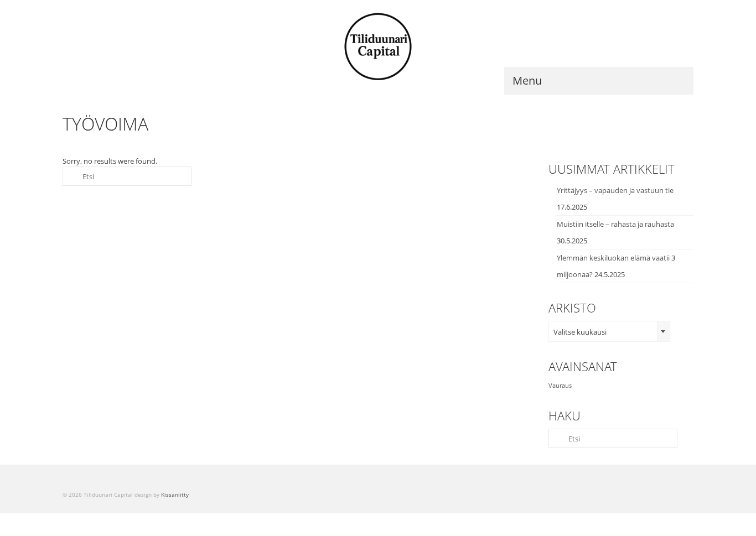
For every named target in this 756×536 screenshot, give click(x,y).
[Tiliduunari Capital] (378, 47)
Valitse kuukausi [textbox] (580, 332)
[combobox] (609, 331)
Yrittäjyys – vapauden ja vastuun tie (615, 190)
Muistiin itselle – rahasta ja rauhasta (615, 224)
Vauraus (560, 385)
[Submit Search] (71, 176)
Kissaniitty (175, 494)
